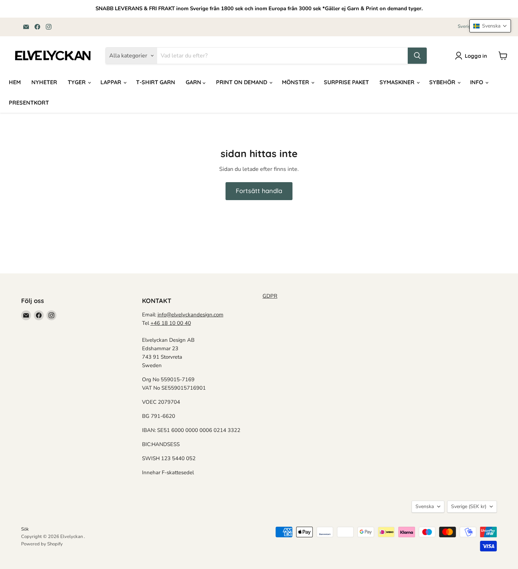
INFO (477, 82)
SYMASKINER (398, 82)
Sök (25, 529)
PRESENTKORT (29, 102)
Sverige (468, 506)
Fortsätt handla (259, 191)
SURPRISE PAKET (346, 82)
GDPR (270, 295)
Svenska (424, 506)
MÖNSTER (296, 82)
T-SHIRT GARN (155, 82)
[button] (490, 26)
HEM (15, 82)
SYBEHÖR (443, 82)
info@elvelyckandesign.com (190, 314)
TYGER (77, 82)
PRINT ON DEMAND (242, 82)
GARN (194, 82)
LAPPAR (111, 82)
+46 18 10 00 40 (170, 323)
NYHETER (44, 82)
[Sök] (417, 56)
